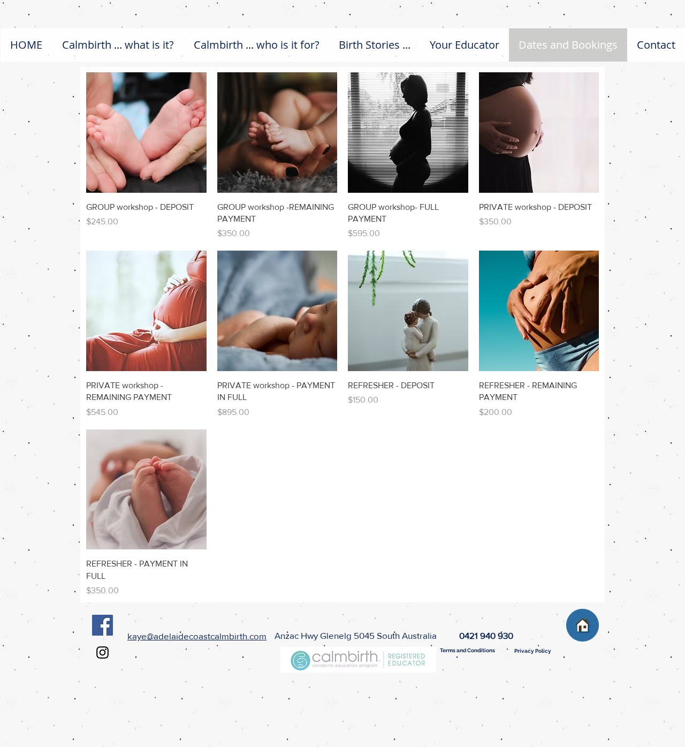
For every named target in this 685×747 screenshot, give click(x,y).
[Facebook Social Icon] (102, 625)
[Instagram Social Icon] (102, 652)
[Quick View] (146, 132)
